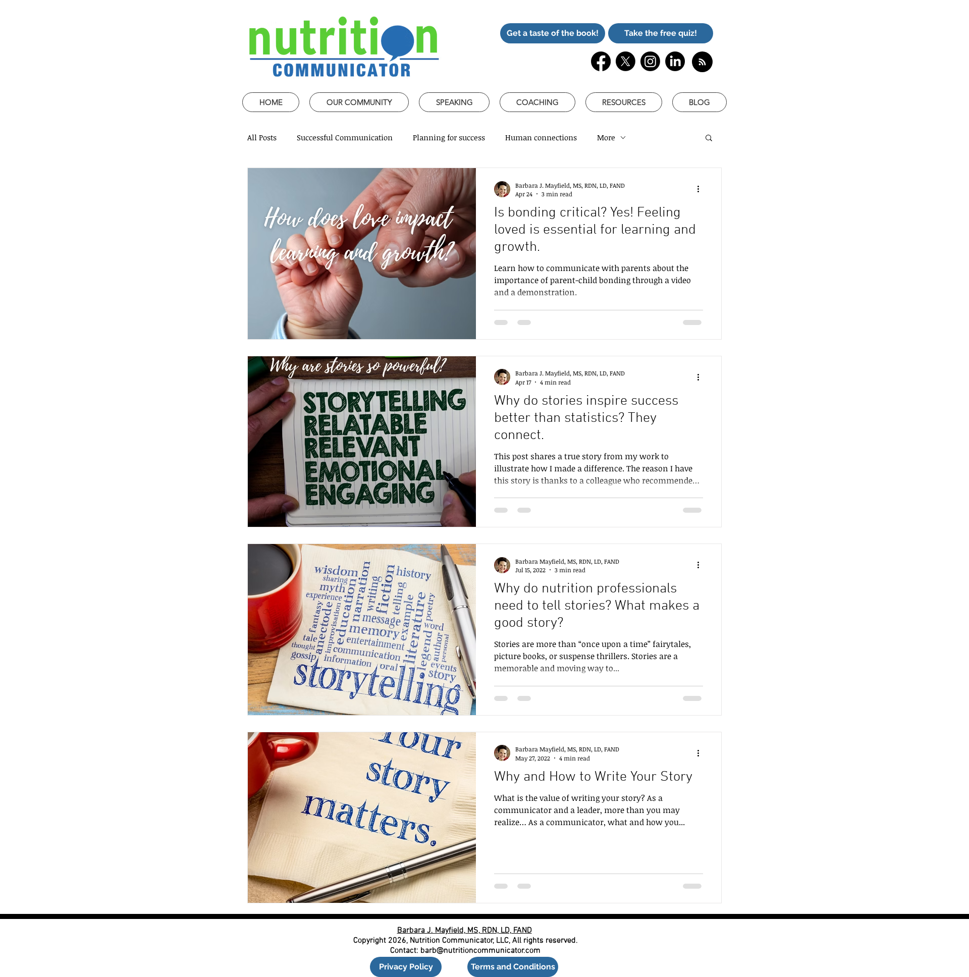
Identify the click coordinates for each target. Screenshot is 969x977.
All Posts (262, 137)
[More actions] (701, 189)
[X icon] (625, 61)
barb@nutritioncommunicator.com (480, 951)
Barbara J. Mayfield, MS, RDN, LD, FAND (464, 931)
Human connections (541, 137)
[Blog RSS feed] (702, 62)
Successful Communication (345, 137)
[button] (552, 33)
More (606, 137)
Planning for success (449, 137)
